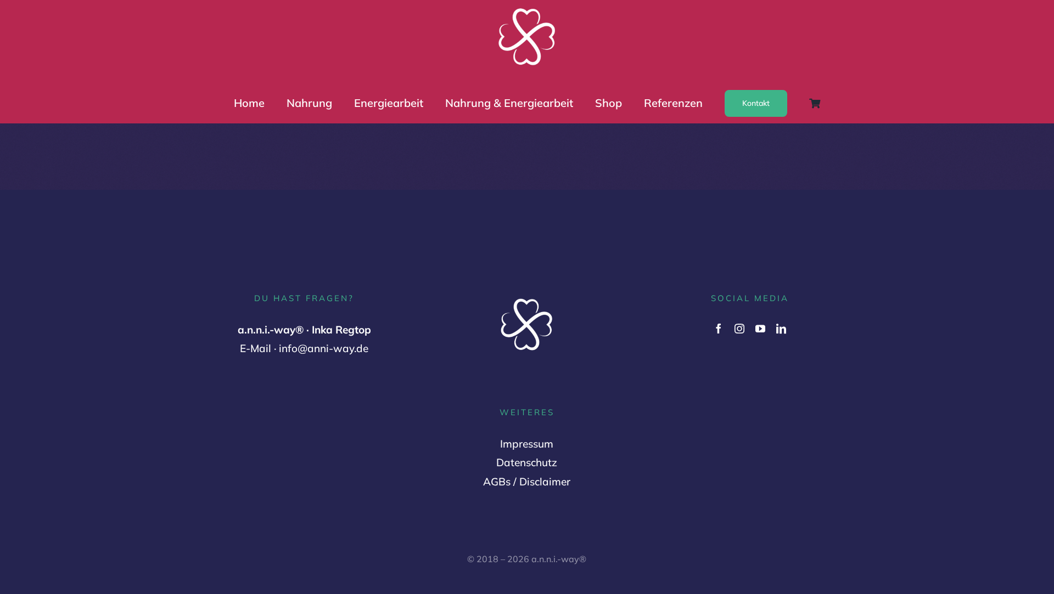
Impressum (526, 443)
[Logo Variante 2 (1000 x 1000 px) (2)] (527, 9)
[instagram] (739, 328)
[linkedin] (781, 328)
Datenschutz (526, 462)
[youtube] (760, 328)
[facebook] (719, 328)
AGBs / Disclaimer (526, 481)
